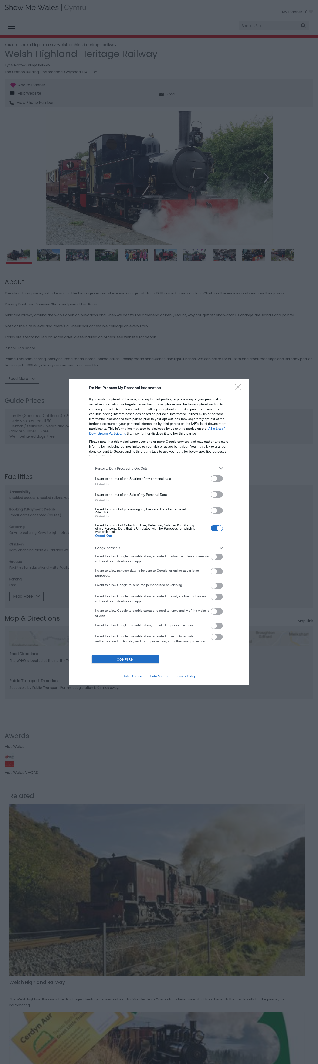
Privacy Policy (185, 676)
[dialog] (159, 532)
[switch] (217, 478)
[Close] (239, 388)
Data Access (159, 676)
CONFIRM (125, 659)
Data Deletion (133, 676)
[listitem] (159, 468)
